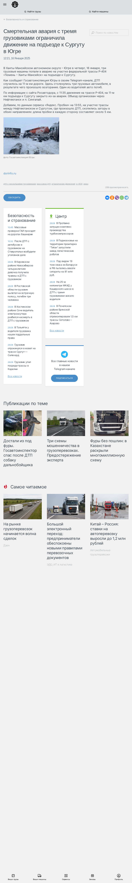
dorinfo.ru (9, 173)
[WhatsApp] (122, 198)
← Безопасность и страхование (20, 19)
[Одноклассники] (112, 198)
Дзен (6, 545)
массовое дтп (44, 184)
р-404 (79, 184)
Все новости (15, 376)
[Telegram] (126, 198)
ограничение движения (63, 184)
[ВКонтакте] (107, 198)
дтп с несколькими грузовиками (19, 184)
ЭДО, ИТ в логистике (59, 564)
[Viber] (117, 198)
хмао (85, 184)
